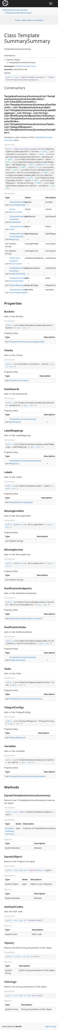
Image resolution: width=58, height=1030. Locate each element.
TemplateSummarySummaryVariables (18, 291)
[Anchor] (3, 88)
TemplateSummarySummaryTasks (18, 279)
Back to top (50, 1026)
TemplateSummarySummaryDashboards (18, 219)
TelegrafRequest (17, 285)
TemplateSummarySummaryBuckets (18, 203)
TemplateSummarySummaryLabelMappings (18, 236)
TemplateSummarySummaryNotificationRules (18, 271)
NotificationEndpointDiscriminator (15, 261)
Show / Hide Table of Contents (29, 20)
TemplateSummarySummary (18, 12)
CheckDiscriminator (15, 210)
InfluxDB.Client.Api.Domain (15, 10)
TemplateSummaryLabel (18, 228)
